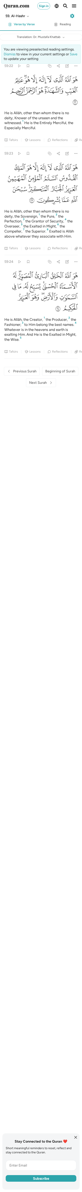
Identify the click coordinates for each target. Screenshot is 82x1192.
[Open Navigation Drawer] (74, 6)
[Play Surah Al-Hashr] (19, 66)
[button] (17, 16)
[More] (76, 66)
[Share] (58, 66)
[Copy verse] (49, 66)
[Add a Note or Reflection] (67, 66)
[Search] (65, 6)
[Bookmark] (28, 66)
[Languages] (56, 6)
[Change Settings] (72, 16)
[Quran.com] (16, 6)
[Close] (75, 1137)
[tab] (20, 25)
